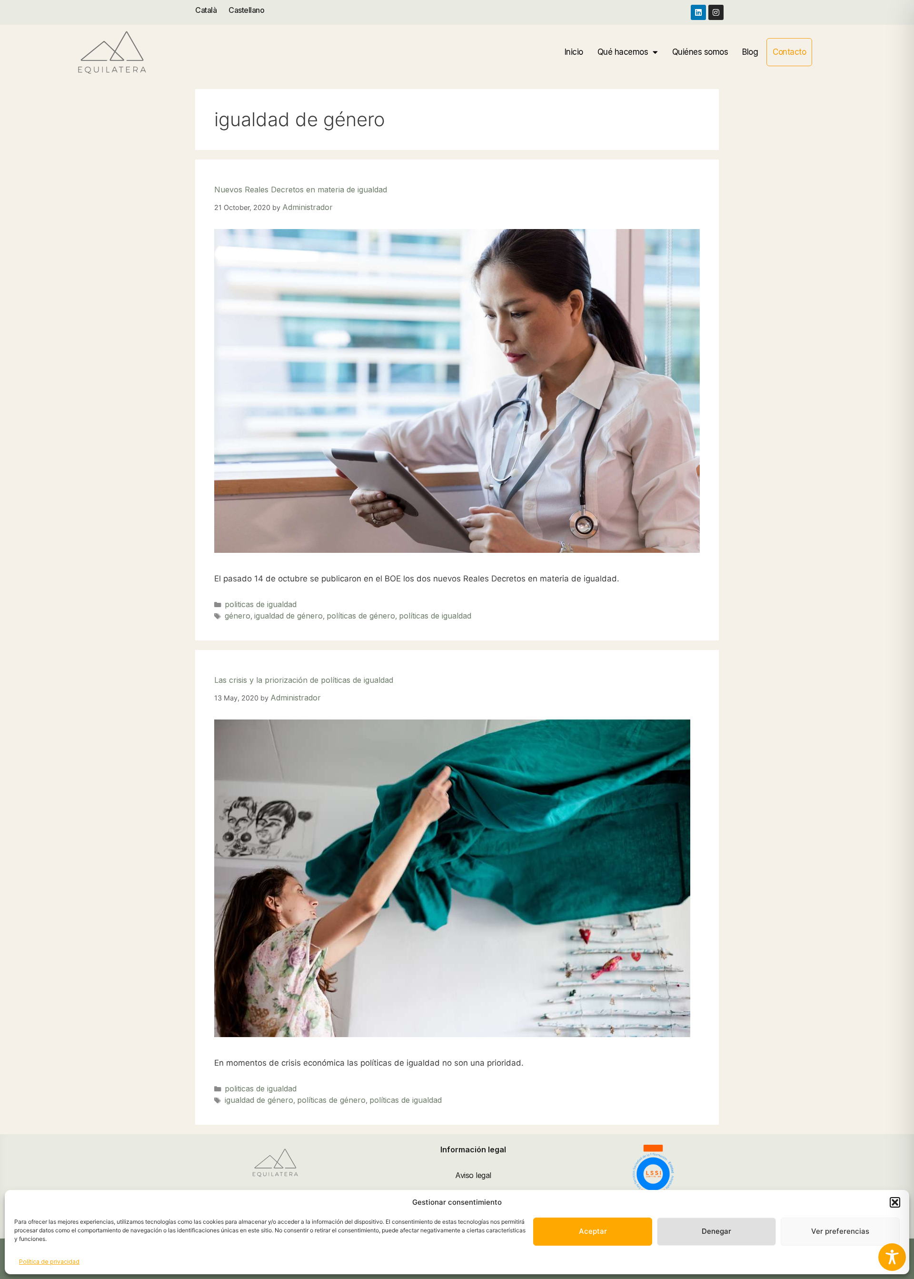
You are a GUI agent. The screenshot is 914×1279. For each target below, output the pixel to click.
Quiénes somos (700, 52)
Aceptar (593, 1231)
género (237, 615)
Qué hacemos (622, 52)
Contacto (789, 52)
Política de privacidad (49, 1261)
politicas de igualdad (261, 604)
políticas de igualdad (435, 615)
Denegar (716, 1231)
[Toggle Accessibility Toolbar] (892, 1257)
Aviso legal (473, 1175)
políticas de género (361, 615)
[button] (895, 1202)
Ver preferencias (840, 1231)
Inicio (574, 52)
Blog (750, 52)
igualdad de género (288, 615)
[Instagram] (716, 12)
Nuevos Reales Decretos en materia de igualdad (300, 189)
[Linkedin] (698, 12)
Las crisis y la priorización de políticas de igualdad (303, 680)
